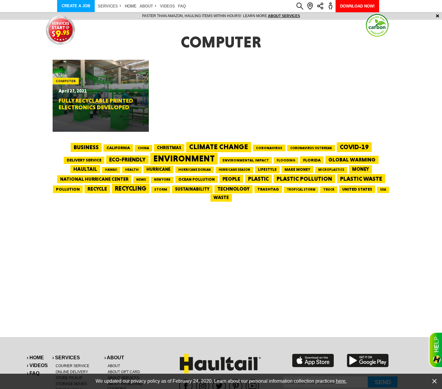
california (118, 147)
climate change (218, 147)
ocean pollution (196, 179)
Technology (233, 189)
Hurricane (158, 169)
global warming (352, 160)
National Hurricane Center (94, 179)
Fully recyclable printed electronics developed (96, 104)
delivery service (84, 160)
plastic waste (361, 178)
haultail (85, 169)
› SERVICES (66, 357)
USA (383, 189)
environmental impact (246, 160)
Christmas (169, 147)
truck (328, 189)
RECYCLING (130, 188)
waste (221, 197)
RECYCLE (97, 189)
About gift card (124, 372)
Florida (312, 160)
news (141, 179)
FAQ (182, 6)
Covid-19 (354, 147)
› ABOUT (114, 357)
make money (297, 169)
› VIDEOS (37, 365)
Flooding (286, 160)
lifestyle (267, 169)
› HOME (35, 357)
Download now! (357, 6)
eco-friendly (127, 159)
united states (357, 189)
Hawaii (111, 170)
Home (131, 6)
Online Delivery (72, 372)
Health (132, 169)
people (231, 179)
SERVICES (108, 6)
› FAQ (33, 373)
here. (341, 381)
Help (435, 350)
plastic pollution (304, 178)
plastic (258, 179)
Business (86, 147)
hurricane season (234, 170)
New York (162, 180)
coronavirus (269, 148)
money (360, 169)
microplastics (331, 170)
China (143, 148)
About (146, 6)
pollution (68, 189)
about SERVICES (284, 16)
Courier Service (72, 366)
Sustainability (192, 189)
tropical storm (301, 189)
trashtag (268, 189)
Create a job (76, 6)
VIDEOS (167, 6)
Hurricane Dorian (194, 170)
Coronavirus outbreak (311, 148)
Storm (160, 189)
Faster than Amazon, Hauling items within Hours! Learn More (221, 16)
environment (184, 158)
